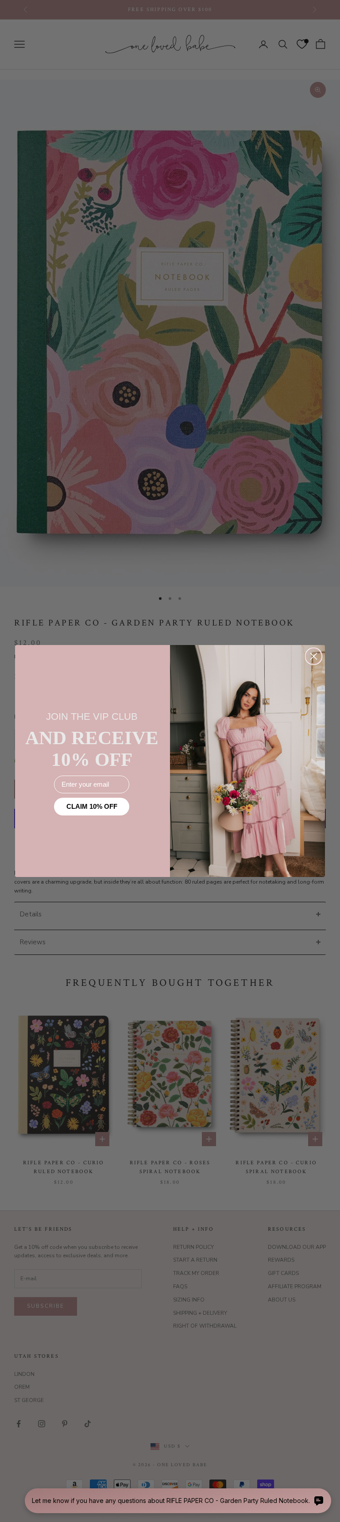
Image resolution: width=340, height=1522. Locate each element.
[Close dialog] (313, 656)
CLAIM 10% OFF (91, 806)
